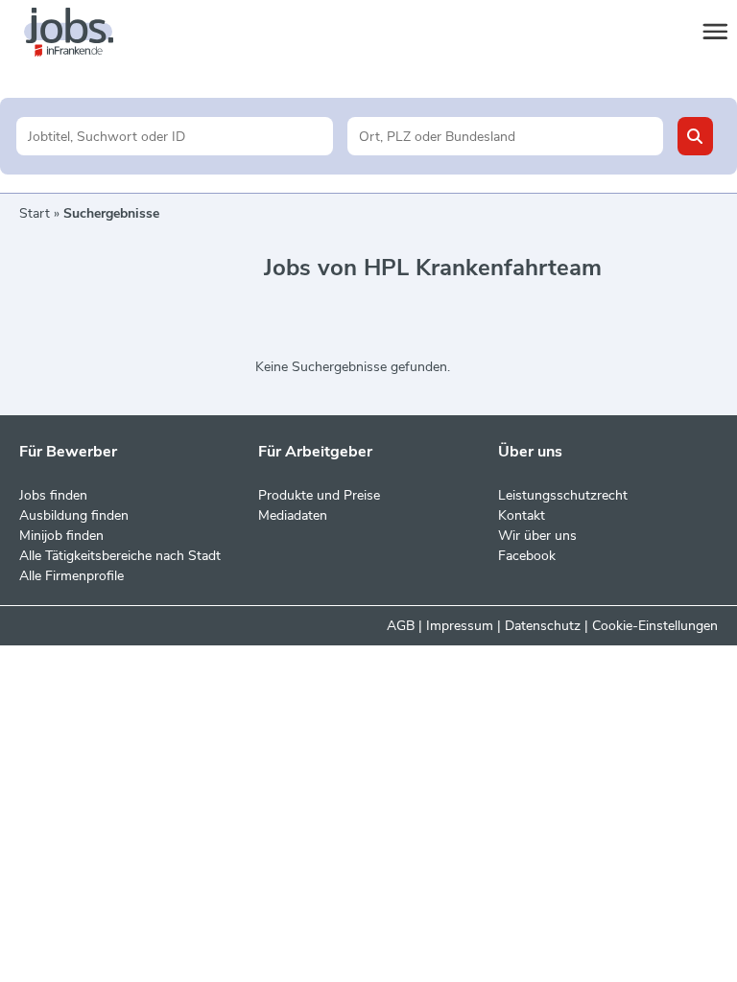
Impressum (459, 626)
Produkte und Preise (319, 495)
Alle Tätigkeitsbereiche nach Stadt (120, 556)
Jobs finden (53, 495)
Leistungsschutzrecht (563, 495)
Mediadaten (292, 515)
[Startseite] (86, 32)
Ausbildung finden (74, 515)
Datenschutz (543, 626)
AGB (401, 626)
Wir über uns (537, 535)
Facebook (527, 556)
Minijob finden (61, 535)
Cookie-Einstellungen (655, 626)
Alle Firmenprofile (71, 576)
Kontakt (521, 515)
